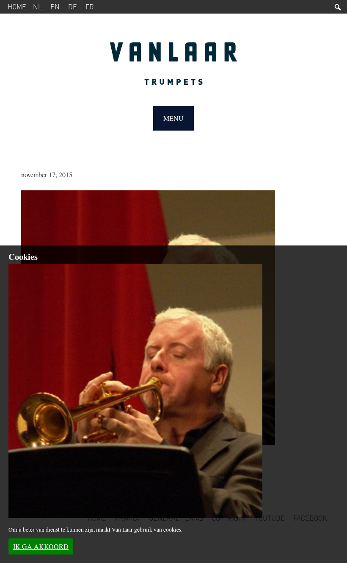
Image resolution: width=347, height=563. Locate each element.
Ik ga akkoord (41, 546)
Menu (173, 118)
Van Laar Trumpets (173, 67)
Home (17, 6)
